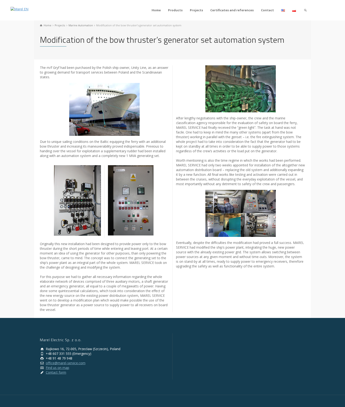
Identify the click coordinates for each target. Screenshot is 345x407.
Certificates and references (232, 10)
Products (175, 10)
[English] (283, 10)
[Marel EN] (19, 9)
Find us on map (57, 367)
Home (156, 10)
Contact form (56, 372)
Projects (196, 10)
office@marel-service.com (65, 363)
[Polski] (294, 10)
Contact (267, 10)
